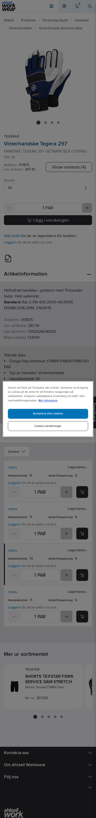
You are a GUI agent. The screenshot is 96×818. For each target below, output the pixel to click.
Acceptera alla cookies (48, 413)
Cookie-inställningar (47, 426)
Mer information (48, 400)
